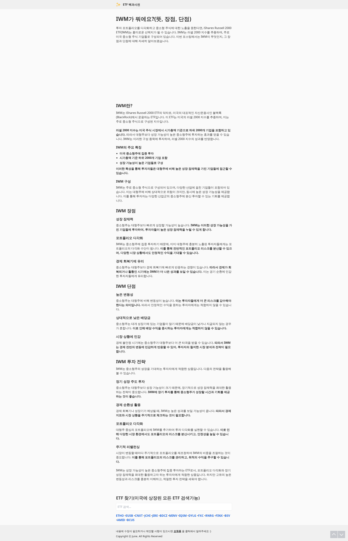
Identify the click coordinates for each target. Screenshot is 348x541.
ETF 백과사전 (131, 5)
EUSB (129, 516)
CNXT (139, 516)
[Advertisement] (174, 72)
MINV (173, 516)
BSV (227, 516)
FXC (201, 516)
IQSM (183, 516)
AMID (121, 520)
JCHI (147, 516)
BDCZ (163, 516)
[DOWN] (341, 534)
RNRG (209, 516)
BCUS (130, 520)
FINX (219, 516)
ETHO (120, 516)
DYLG (192, 516)
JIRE (155, 516)
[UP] (333, 534)
